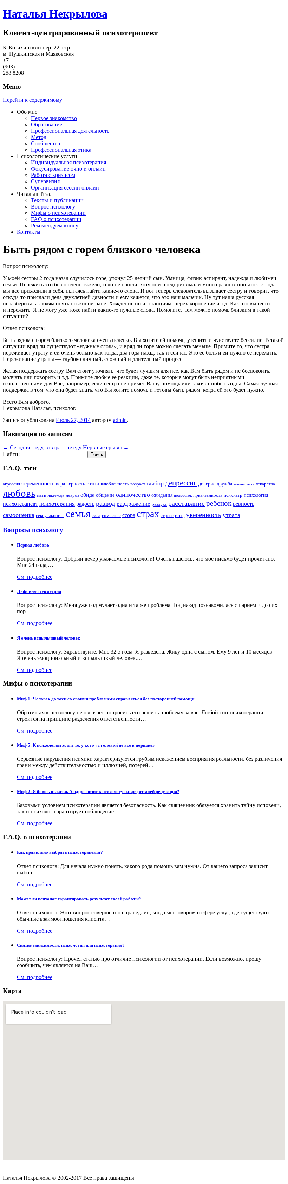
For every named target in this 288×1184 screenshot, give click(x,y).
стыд (180, 515)
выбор (155, 483)
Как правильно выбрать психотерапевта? (60, 852)
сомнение (111, 515)
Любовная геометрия (39, 591)
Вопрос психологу (53, 207)
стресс (167, 515)
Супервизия (45, 181)
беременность (37, 484)
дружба (224, 484)
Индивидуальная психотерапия (68, 162)
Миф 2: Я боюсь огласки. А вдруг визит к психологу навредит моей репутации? (98, 791)
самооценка (18, 514)
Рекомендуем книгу (54, 226)
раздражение (133, 504)
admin (120, 420)
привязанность (207, 495)
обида (87, 495)
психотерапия (57, 504)
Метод (38, 137)
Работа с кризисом (53, 175)
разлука (159, 504)
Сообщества (45, 143)
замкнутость (244, 484)
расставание (186, 503)
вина (92, 483)
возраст (137, 484)
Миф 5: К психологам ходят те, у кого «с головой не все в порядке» (86, 745)
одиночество (133, 494)
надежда (55, 495)
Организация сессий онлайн (65, 188)
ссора (128, 515)
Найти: (11, 454)
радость (85, 504)
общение (105, 495)
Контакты (28, 232)
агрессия (11, 484)
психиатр (233, 495)
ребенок (218, 503)
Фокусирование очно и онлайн (68, 169)
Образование (46, 124)
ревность (243, 504)
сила (96, 515)
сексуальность (50, 515)
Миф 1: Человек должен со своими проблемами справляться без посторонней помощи (105, 698)
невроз (72, 495)
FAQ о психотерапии (56, 219)
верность (75, 484)
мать (41, 495)
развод (105, 503)
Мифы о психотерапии (58, 213)
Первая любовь (33, 545)
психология (256, 495)
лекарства (265, 484)
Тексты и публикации (57, 200)
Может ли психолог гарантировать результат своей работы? (79, 898)
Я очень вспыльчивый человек (48, 638)
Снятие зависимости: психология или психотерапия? (71, 945)
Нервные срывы (106, 447)
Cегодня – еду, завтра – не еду (42, 447)
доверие (206, 484)
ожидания (161, 495)
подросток (183, 495)
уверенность (203, 514)
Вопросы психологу (33, 530)
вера (60, 484)
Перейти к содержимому (32, 100)
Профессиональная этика (61, 150)
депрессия (181, 483)
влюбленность (115, 484)
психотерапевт (20, 504)
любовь (19, 493)
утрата (231, 514)
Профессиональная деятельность (70, 131)
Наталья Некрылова (55, 13)
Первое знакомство (54, 118)
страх (148, 513)
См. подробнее (34, 577)
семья (78, 513)
